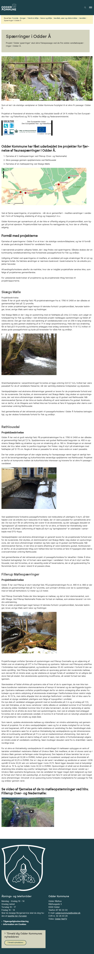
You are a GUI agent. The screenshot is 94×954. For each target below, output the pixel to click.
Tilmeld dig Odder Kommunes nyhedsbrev (23, 935)
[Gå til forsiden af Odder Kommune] (39, 7)
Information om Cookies (14, 924)
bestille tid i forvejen (17, 916)
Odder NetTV (61, 919)
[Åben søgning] (85, 7)
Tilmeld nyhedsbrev (15, 942)
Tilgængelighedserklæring (16, 921)
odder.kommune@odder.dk (67, 913)
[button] (91, 7)
